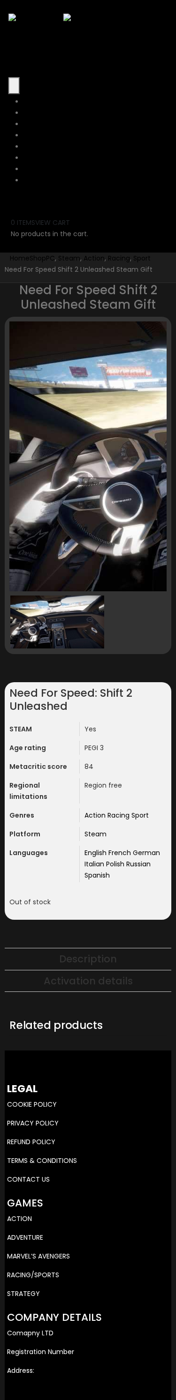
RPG (29, 146)
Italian (95, 864)
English (96, 852)
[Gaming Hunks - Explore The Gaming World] (63, 18)
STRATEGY (23, 1293)
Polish (116, 864)
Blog (30, 169)
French (120, 852)
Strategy (37, 124)
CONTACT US (28, 1179)
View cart (52, 222)
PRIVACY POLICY (33, 1123)
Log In (32, 180)
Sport (140, 815)
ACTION (19, 1218)
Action (34, 101)
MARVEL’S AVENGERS (38, 1256)
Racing (119, 815)
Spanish (97, 875)
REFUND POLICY (31, 1142)
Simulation (40, 158)
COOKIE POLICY (32, 1104)
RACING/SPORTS (33, 1275)
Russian (138, 864)
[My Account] (16, 200)
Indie (31, 135)
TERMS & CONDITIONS (42, 1160)
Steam (95, 834)
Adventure (40, 113)
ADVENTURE (25, 1237)
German (146, 852)
